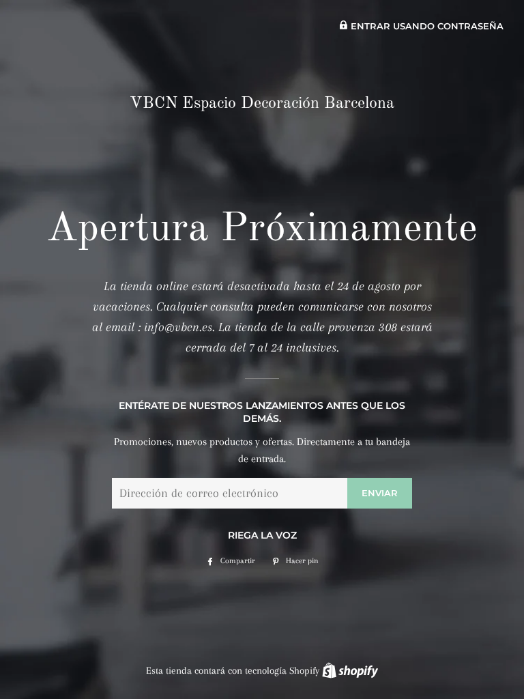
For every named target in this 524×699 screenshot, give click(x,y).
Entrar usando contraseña (426, 26)
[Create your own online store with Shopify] (350, 670)
